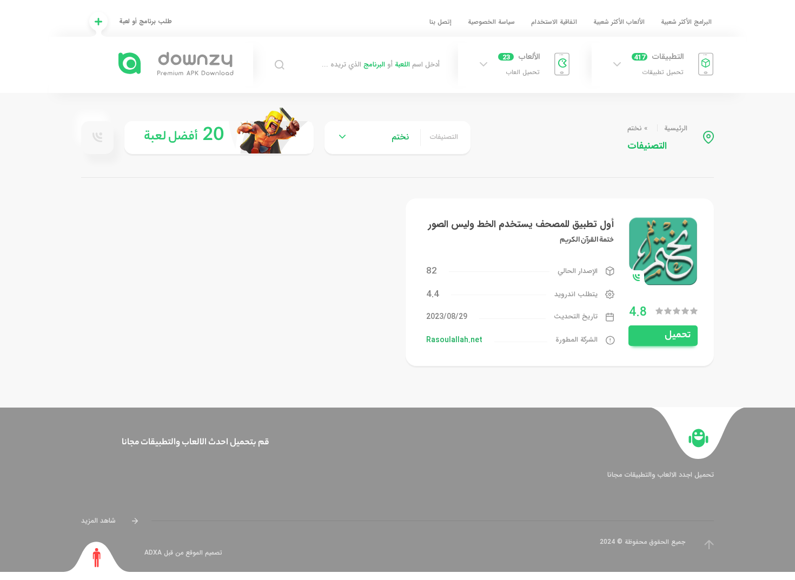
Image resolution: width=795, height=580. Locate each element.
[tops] (219, 137)
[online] (97, 137)
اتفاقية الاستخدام (554, 22)
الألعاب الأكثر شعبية (619, 22)
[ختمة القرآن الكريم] (663, 250)
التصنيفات (444, 137)
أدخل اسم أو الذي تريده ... (381, 64)
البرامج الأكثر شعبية (686, 22)
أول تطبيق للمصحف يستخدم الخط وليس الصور (521, 224)
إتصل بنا (440, 22)
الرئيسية (675, 128)
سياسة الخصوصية (491, 22)
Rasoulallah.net (454, 340)
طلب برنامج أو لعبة (145, 21)
